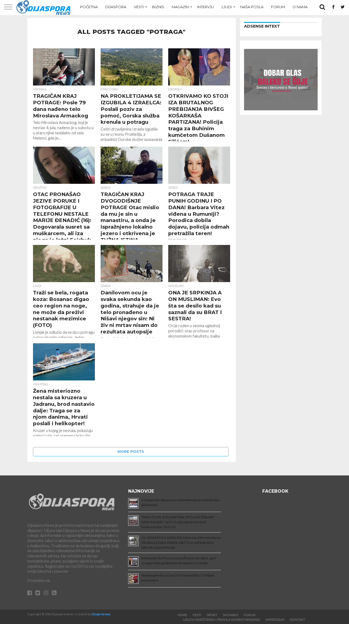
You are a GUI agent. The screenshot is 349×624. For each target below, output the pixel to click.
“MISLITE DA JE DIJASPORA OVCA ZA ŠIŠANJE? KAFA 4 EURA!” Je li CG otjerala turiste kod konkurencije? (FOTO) (178, 522)
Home (182, 615)
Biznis (158, 7)
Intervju (205, 7)
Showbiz (230, 615)
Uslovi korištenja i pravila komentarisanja (221, 620)
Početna (89, 7)
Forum (278, 7)
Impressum (275, 620)
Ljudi (227, 7)
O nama (300, 7)
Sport (212, 615)
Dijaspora (115, 7)
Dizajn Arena (101, 614)
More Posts (131, 451)
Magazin (180, 7)
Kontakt (297, 620)
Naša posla (251, 7)
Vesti (139, 7)
